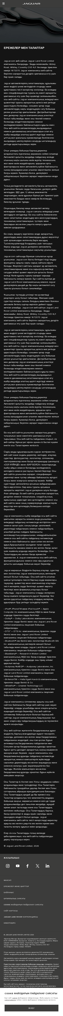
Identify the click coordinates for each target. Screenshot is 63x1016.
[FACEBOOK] (27, 866)
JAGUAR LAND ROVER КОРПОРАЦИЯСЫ (21, 917)
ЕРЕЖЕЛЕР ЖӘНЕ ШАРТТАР (16, 886)
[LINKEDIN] (47, 866)
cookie (14, 998)
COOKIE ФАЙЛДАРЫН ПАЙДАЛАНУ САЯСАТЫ (23, 905)
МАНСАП (7, 880)
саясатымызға (10, 1000)
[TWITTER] (37, 866)
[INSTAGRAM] (7, 866)
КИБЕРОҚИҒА (10, 923)
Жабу (31, 1008)
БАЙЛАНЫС (9, 892)
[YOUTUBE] (17, 866)
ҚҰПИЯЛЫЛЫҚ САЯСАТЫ (14, 899)
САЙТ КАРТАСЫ (11, 911)
